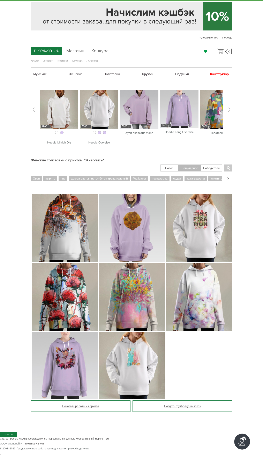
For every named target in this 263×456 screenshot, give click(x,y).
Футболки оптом (208, 37)
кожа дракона (196, 178)
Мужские (40, 74)
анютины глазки (221, 178)
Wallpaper (139, 178)
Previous (34, 109)
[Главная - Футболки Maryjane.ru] (46, 51)
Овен (36, 178)
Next (229, 109)
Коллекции (77, 60)
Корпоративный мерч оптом (92, 438)
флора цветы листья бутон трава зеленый (99, 178)
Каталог (35, 60)
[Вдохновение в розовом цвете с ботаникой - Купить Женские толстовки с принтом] (199, 228)
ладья (177, 178)
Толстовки (62, 60)
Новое (169, 168)
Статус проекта (9, 438)
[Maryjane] (8, 435)
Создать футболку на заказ (182, 406)
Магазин (75, 50)
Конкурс (99, 50)
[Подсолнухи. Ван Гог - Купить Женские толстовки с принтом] (132, 228)
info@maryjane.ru (35, 443)
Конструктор (219, 74)
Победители (211, 168)
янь (63, 178)
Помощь (227, 37)
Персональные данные (61, 438)
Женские (48, 60)
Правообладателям (35, 438)
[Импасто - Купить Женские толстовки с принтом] (132, 365)
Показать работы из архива (80, 406)
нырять (50, 178)
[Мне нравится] (205, 51)
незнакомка (159, 178)
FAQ (21, 438)
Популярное (189, 168)
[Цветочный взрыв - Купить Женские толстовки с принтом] (65, 365)
